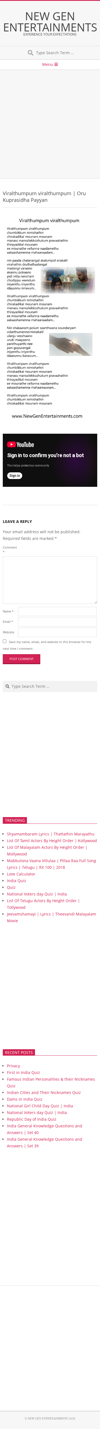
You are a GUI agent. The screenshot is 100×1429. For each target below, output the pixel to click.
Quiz (11, 887)
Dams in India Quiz (24, 1099)
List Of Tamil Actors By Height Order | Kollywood (52, 840)
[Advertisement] (50, 124)
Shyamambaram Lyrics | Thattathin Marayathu (50, 834)
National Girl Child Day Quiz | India (40, 1105)
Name (8, 611)
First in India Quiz (23, 1072)
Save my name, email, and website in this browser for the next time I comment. (47, 645)
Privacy (13, 1065)
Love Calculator (21, 874)
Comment (10, 549)
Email (8, 621)
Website (8, 632)
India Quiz (16, 880)
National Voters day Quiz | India (37, 894)
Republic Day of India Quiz (31, 1119)
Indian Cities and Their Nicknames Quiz (44, 1092)
